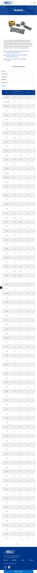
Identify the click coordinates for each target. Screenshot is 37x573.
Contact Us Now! (18, 571)
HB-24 (7, 302)
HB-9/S (6, 418)
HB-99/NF (6, 471)
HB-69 (7, 351)
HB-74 (7, 186)
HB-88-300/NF (6, 337)
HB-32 (7, 239)
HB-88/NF (6, 333)
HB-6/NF (6, 507)
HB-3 (7, 395)
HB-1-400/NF (6, 177)
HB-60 (7, 458)
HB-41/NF (6, 275)
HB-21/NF (6, 150)
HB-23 (7, 493)
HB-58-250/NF (6, 257)
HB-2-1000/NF (6, 293)
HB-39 (7, 525)
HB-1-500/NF (6, 181)
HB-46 (7, 378)
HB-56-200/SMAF (7, 101)
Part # (7, 92)
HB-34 (7, 222)
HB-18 (7, 511)
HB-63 (7, 315)
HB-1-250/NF (6, 173)
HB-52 (7, 346)
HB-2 (7, 279)
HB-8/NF (6, 391)
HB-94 (7, 132)
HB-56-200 (7, 97)
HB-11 (7, 484)
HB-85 (7, 538)
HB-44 (7, 262)
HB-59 (7, 533)
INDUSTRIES (14, 560)
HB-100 (6, 520)
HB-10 (7, 453)
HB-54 (7, 159)
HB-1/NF (6, 168)
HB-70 (7, 128)
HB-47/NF (6, 248)
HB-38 (7, 297)
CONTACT (22, 560)
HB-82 (7, 213)
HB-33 (7, 360)
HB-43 (7, 190)
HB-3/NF (6, 400)
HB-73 (7, 266)
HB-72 (7, 141)
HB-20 (7, 476)
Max (20, 93)
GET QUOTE (31, 560)
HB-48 (7, 409)
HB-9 (7, 413)
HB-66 (7, 498)
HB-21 (7, 146)
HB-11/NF (6, 204)
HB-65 (7, 489)
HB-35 (7, 226)
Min (14, 93)
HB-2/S (6, 288)
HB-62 (7, 311)
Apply (4, 85)
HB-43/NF (6, 195)
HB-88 (7, 329)
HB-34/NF (6, 217)
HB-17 (7, 373)
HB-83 (7, 427)
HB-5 (7, 444)
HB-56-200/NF (6, 106)
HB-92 (7, 342)
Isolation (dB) (27, 92)
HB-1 (7, 164)
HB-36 (7, 422)
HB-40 (7, 253)
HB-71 (7, 137)
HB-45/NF (6, 386)
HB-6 (7, 502)
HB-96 (7, 110)
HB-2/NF (6, 284)
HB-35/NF (6, 155)
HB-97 (7, 115)
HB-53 (7, 208)
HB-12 (7, 480)
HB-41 (7, 271)
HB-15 (7, 462)
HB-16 (7, 404)
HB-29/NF (6, 235)
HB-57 (7, 320)
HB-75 (7, 199)
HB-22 (7, 355)
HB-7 (7, 516)
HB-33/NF (6, 364)
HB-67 (7, 529)
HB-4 (7, 431)
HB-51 (7, 306)
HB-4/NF (6, 435)
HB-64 (7, 467)
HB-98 (7, 369)
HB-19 (7, 440)
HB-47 (7, 244)
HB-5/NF (6, 449)
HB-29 (7, 230)
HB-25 (7, 124)
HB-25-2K (6, 119)
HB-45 (7, 382)
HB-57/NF (6, 324)
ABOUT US (6, 560)
